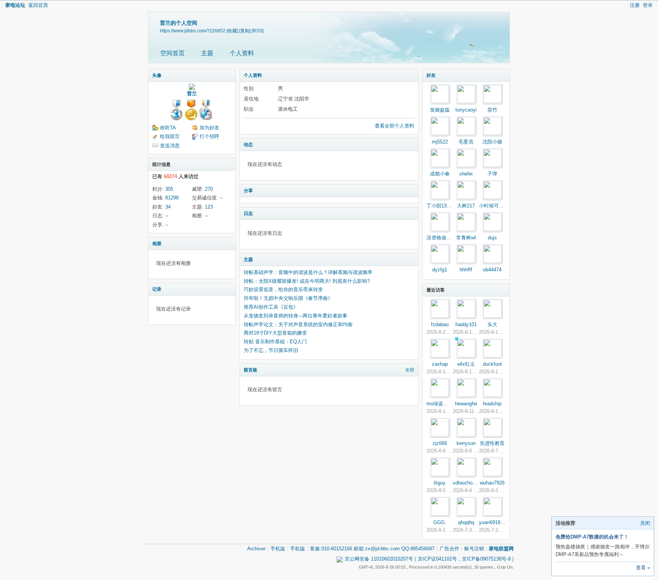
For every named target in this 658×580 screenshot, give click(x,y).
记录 (156, 289)
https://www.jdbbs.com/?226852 (192, 30)
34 (168, 207)
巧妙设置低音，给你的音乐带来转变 (283, 289)
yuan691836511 (496, 522)
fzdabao (440, 324)
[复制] (245, 30)
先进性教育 (492, 443)
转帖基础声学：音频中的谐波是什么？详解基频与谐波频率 (308, 272)
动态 (248, 144)
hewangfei (466, 403)
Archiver (256, 548)
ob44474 (492, 269)
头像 (156, 75)
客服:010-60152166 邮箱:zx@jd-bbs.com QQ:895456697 (372, 548)
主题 (207, 53)
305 (169, 189)
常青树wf (466, 238)
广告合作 (449, 548)
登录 (648, 5)
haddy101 (466, 324)
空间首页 (172, 53)
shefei (466, 174)
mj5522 (440, 142)
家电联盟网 (501, 548)
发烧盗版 (440, 110)
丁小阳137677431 (445, 206)
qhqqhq (466, 522)
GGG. (439, 522)
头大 (492, 324)
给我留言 (170, 136)
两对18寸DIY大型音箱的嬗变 (275, 333)
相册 (156, 243)
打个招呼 (209, 136)
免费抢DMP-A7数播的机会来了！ (592, 537)
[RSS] (258, 30)
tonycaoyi (466, 110)
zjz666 (440, 443)
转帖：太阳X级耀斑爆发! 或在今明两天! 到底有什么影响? (307, 281)
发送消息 (170, 145)
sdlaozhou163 (468, 483)
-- (221, 198)
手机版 (277, 548)
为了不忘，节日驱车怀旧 (271, 350)
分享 (248, 190)
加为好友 (209, 128)
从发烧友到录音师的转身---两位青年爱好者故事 (295, 316)
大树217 (466, 206)
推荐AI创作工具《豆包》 (271, 307)
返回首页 (38, 5)
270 (209, 189)
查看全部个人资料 (394, 126)
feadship (492, 403)
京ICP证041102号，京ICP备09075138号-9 (464, 559)
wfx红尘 (466, 364)
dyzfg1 (439, 269)
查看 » (643, 567)
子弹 (492, 174)
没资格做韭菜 (441, 238)
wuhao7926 (492, 483)
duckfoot (492, 364)
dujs (492, 238)
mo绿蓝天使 (439, 403)
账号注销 (474, 548)
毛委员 (465, 142)
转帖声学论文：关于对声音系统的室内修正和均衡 (298, 324)
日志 (248, 213)
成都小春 (440, 174)
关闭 (645, 523)
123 (209, 207)
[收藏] (232, 30)
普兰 (192, 93)
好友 (431, 75)
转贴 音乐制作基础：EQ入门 (275, 341)
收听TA (168, 128)
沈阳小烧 (492, 142)
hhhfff (466, 269)
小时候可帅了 (494, 206)
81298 (172, 198)
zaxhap (440, 364)
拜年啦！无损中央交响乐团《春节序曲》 (288, 298)
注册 (635, 5)
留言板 (250, 370)
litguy (440, 483)
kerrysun (466, 443)
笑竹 (492, 110)
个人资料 (242, 53)
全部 (409, 370)
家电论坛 (15, 5)
